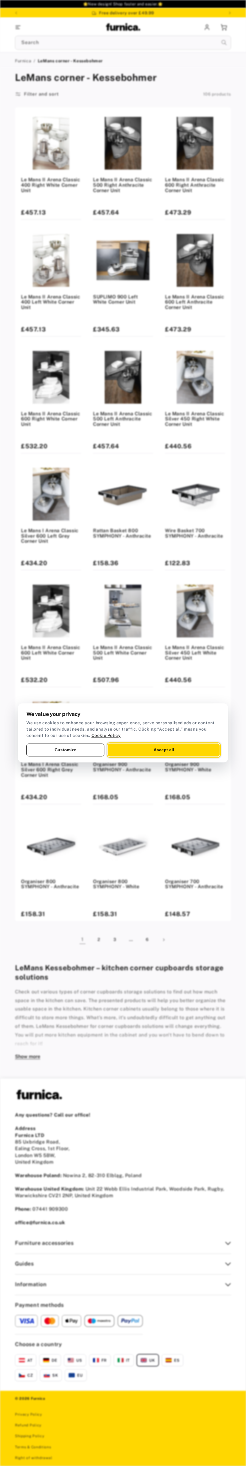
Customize (65, 749)
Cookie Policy (106, 735)
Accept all (164, 749)
